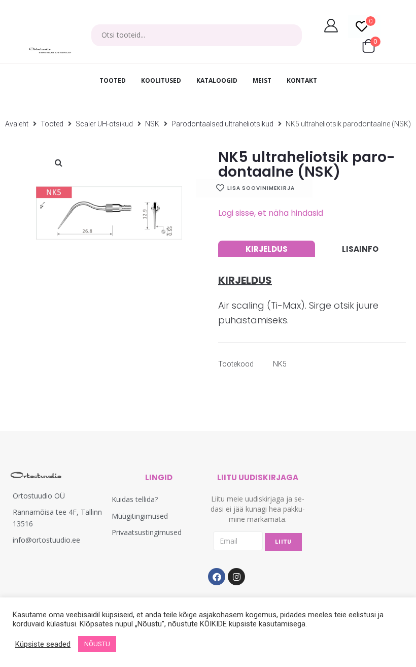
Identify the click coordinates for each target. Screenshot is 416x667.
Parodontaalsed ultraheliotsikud (222, 124)
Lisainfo (360, 249)
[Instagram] (236, 576)
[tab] (266, 249)
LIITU (283, 542)
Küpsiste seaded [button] (43, 644)
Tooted (52, 124)
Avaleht (16, 124)
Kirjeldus (267, 249)
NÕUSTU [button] (97, 644)
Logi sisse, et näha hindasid (270, 213)
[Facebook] (216, 576)
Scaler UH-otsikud (104, 124)
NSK (152, 124)
